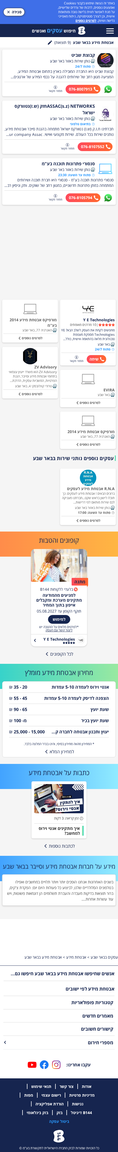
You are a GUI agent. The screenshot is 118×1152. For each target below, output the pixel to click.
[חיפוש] (50, 42)
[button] (93, 61)
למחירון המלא (62, 752)
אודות (86, 1086)
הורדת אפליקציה (49, 1103)
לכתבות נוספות (62, 846)
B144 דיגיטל (81, 1112)
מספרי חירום (100, 1042)
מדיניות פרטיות (82, 1095)
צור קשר (67, 1086)
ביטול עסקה (59, 1121)
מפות (28, 1095)
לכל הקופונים (61, 654)
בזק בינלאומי (37, 1112)
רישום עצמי (51, 1095)
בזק (60, 1112)
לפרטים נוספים (85, 20)
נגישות (77, 1103)
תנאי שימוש (41, 1086)
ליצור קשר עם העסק (59, 630)
